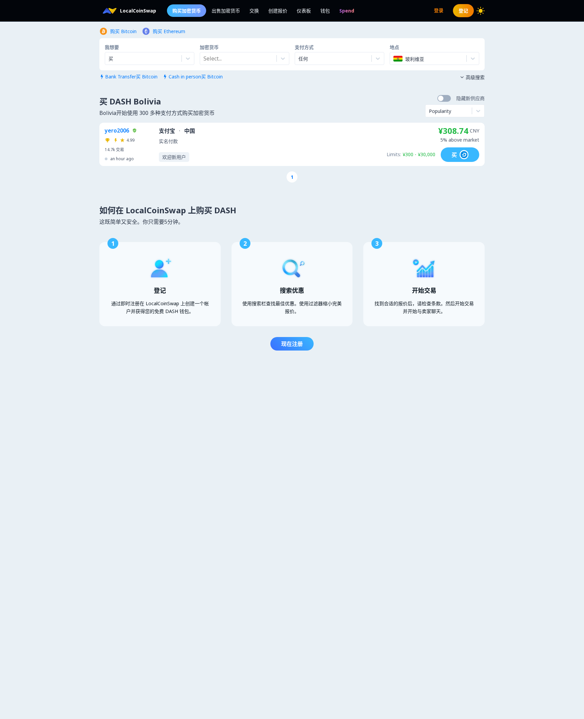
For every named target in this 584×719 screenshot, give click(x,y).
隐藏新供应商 (470, 98)
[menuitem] (346, 10)
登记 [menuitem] (463, 10)
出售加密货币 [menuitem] (226, 10)
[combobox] (204, 58)
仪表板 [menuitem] (304, 10)
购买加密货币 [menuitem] (186, 10)
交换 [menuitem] (254, 10)
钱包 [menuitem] (325, 10)
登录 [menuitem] (438, 10)
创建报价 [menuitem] (277, 10)
